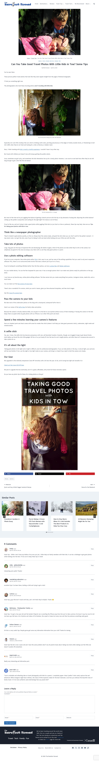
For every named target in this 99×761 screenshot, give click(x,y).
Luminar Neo (53, 266)
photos (12, 479)
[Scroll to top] (95, 752)
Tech (44, 61)
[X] (76, 747)
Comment (7, 694)
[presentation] (12, 508)
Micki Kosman (46, 68)
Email (38, 718)
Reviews (52, 4)
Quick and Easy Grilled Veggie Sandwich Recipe (17, 486)
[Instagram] (79, 747)
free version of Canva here (24, 284)
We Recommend (79, 4)
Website (69, 718)
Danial (12, 639)
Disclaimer (13, 747)
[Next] (94, 516)
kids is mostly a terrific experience (30, 149)
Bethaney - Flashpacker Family (20, 608)
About (47, 739)
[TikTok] (88, 747)
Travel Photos (50, 61)
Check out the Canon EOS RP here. (14, 365)
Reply (92, 549)
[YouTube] (85, 747)
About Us (41, 748)
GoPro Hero (22, 307)
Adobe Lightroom (65, 266)
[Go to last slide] (4, 516)
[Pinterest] (82, 747)
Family (40, 61)
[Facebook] (73, 747)
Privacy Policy (22, 747)
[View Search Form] (93, 4)
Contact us (60, 737)
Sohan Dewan (14, 625)
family (6, 479)
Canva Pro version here (15, 293)
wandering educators (17, 579)
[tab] (46, 532)
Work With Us (49, 748)
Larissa (12, 594)
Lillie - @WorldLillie (16, 565)
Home (36, 4)
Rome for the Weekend (88, 486)
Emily (11, 549)
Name (7, 718)
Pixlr (36, 259)
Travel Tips (58, 61)
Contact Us (57, 748)
